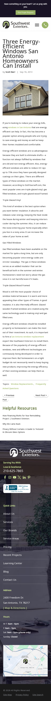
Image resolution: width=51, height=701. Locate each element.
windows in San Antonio (19, 127)
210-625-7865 (13, 471)
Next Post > (41, 395)
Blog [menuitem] (6, 571)
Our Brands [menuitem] (10, 530)
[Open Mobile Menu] (38, 25)
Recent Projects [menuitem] (12, 555)
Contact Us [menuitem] (9, 579)
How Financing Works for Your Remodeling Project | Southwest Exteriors (21, 417)
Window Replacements (22, 384)
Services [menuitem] (8, 522)
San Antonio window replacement (27, 336)
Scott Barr (10, 72)
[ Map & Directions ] (15, 608)
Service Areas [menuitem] (11, 538)
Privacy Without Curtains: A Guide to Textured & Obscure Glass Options (23, 430)
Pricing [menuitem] (7, 546)
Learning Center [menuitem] (12, 563)
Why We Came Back (11, 424)
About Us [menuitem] (8, 513)
